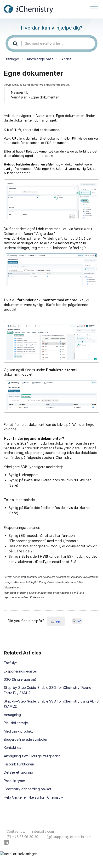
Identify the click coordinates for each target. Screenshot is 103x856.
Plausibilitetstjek (16, 723)
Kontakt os (12, 748)
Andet (66, 59)
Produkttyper (14, 781)
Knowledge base (40, 59)
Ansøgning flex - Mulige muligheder (32, 756)
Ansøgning (12, 715)
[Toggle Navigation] (94, 7)
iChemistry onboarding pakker (27, 789)
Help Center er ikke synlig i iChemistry (33, 797)
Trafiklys (10, 663)
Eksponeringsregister (20, 671)
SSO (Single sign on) (20, 679)
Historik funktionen (19, 764)
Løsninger (11, 59)
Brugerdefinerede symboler (25, 739)
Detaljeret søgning (18, 772)
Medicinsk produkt (18, 731)
